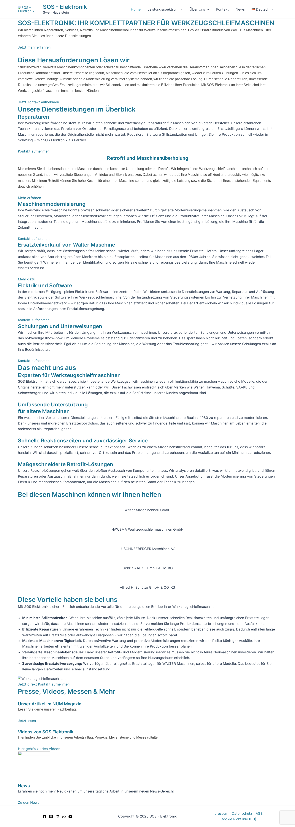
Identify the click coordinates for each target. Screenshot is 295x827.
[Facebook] (44, 817)
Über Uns (197, 9)
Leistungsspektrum (163, 9)
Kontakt (222, 9)
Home (136, 9)
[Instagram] (51, 817)
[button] (180, 9)
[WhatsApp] (64, 817)
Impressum (219, 813)
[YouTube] (70, 817)
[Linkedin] (57, 817)
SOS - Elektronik (65, 6)
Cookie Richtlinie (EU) (238, 819)
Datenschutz (242, 813)
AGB (259, 813)
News (240, 9)
